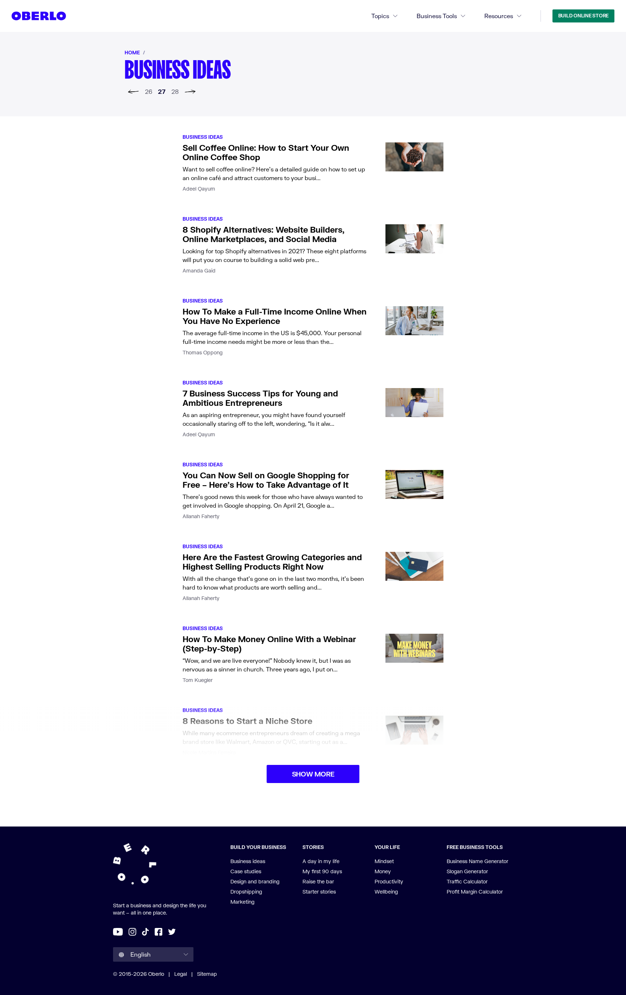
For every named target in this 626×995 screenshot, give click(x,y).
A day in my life (320, 861)
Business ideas (203, 137)
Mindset (384, 861)
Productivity (389, 881)
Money (383, 871)
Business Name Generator (477, 861)
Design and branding (254, 881)
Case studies (245, 871)
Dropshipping (246, 891)
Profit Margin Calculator (475, 891)
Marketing (242, 902)
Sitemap (207, 974)
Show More (313, 774)
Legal (180, 974)
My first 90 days (322, 871)
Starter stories (319, 891)
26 (148, 91)
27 (162, 91)
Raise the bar (318, 881)
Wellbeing (386, 891)
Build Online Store (583, 15)
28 (175, 91)
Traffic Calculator (467, 881)
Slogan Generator (467, 871)
